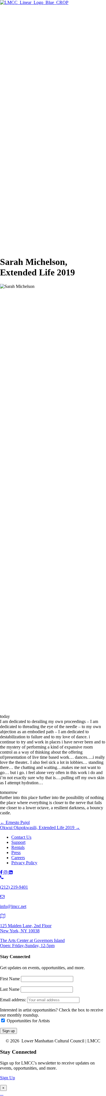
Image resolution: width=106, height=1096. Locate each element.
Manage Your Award (52, 140)
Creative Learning (50, 127)
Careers (18, 857)
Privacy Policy (24, 862)
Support (18, 200)
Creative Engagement (53, 121)
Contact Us (21, 837)
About (17, 224)
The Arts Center (25, 23)
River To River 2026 (41, 157)
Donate (29, 218)
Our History (33, 230)
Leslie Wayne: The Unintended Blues (67, 41)
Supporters (32, 212)
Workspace (44, 108)
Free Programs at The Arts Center (53, 47)
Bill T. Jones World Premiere (59, 170)
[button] (12, 248)
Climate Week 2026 (51, 53)
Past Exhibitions (37, 66)
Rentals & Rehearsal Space (47, 72)
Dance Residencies (51, 96)
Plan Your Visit (36, 60)
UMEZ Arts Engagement (56, 133)
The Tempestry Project (54, 35)
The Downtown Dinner (44, 206)
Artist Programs (25, 78)
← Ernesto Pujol (15, 822)
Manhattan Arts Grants (43, 115)
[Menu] (2, 13)
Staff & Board (35, 236)
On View (31, 28)
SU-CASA (44, 102)
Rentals (18, 847)
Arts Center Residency (54, 90)
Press (16, 852)
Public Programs (26, 151)
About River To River (53, 176)
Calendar (31, 195)
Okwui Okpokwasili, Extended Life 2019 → (40, 827)
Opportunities (35, 146)
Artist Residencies (39, 83)
